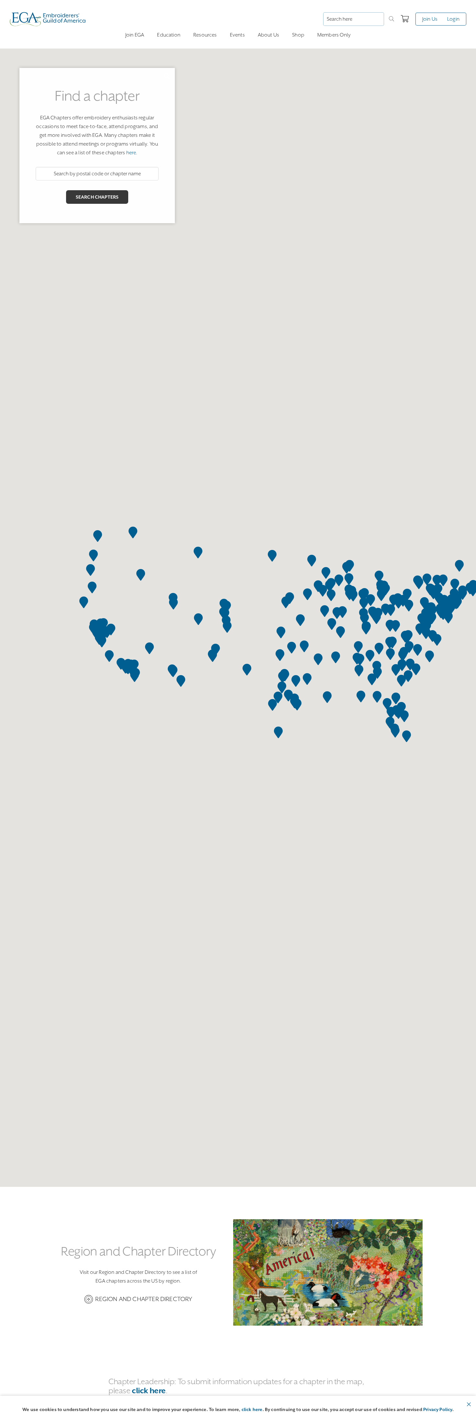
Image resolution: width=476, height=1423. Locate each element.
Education (168, 35)
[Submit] (391, 19)
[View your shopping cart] (404, 19)
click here (252, 1409)
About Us (268, 35)
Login (453, 19)
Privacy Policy (437, 1409)
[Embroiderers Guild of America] (48, 19)
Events (237, 35)
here (131, 153)
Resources (205, 35)
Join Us (429, 19)
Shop (298, 35)
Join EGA (134, 35)
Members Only (334, 35)
